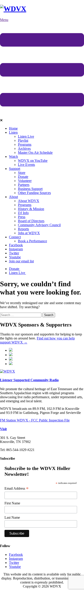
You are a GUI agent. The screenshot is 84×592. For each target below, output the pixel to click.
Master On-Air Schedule (35, 152)
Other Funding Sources (34, 193)
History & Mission (31, 209)
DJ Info (23, 213)
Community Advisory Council (39, 225)
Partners (23, 185)
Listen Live (26, 136)
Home (13, 128)
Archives (24, 148)
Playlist (23, 140)
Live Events (26, 164)
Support (14, 169)
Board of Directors (31, 221)
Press (21, 217)
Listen (13, 132)
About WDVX (28, 201)
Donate (23, 177)
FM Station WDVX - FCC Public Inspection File (35, 420)
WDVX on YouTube (32, 160)
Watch (13, 156)
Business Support (30, 189)
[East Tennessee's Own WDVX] (13, 9)
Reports (23, 229)
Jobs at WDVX (29, 233)
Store (21, 173)
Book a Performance (32, 241)
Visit (3, 429)
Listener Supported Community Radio (29, 380)
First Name (12, 503)
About (13, 197)
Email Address (16, 488)
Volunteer (25, 181)
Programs (24, 144)
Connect (15, 237)
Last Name (12, 517)
